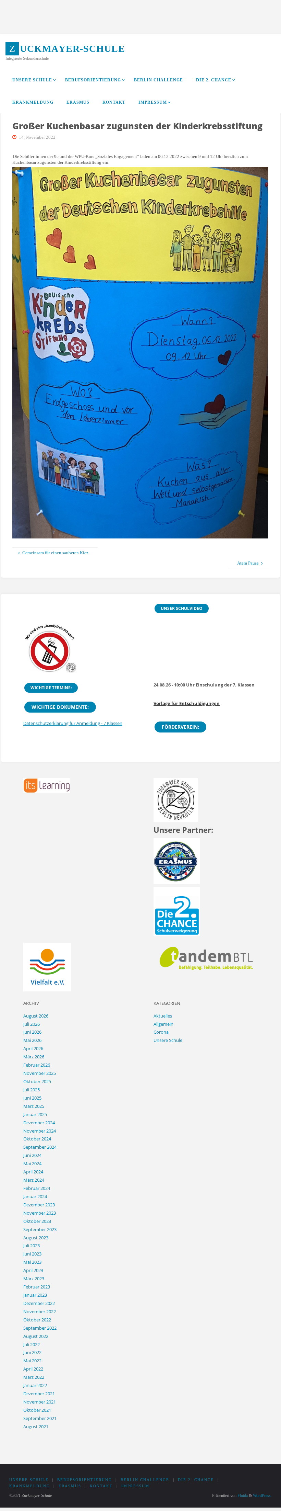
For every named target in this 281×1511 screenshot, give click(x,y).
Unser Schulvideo (182, 608)
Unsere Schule (168, 1040)
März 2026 (33, 1057)
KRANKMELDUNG (29, 1486)
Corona (161, 1032)
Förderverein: (180, 727)
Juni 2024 (32, 1155)
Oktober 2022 (37, 1320)
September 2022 (40, 1328)
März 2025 (33, 1106)
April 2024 (33, 1172)
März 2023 (33, 1278)
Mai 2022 (32, 1360)
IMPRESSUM (135, 1486)
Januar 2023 (35, 1295)
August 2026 (35, 1016)
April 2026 (33, 1048)
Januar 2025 (35, 1114)
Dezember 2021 (39, 1393)
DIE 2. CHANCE (196, 1480)
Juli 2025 (31, 1090)
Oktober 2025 (37, 1081)
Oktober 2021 (37, 1410)
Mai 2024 (32, 1163)
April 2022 (33, 1369)
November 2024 (39, 1131)
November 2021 (39, 1402)
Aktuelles (163, 1016)
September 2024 (40, 1147)
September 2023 (40, 1229)
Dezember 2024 (39, 1123)
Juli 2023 (31, 1245)
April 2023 (33, 1270)
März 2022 (33, 1377)
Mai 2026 (32, 1040)
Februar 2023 (36, 1287)
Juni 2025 (32, 1098)
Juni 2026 (32, 1032)
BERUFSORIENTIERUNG (84, 1480)
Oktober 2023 (37, 1221)
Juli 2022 (31, 1344)
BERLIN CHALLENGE (145, 1480)
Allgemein (163, 1024)
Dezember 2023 (39, 1205)
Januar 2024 (35, 1196)
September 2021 (40, 1418)
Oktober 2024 (37, 1139)
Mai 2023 (32, 1262)
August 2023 (35, 1238)
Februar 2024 (36, 1188)
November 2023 (39, 1213)
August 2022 (35, 1336)
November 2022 (39, 1311)
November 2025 (39, 1073)
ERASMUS (70, 1486)
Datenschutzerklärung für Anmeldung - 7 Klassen (72, 723)
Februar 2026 (36, 1065)
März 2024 (33, 1180)
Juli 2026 (31, 1024)
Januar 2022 (35, 1385)
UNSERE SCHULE (29, 1480)
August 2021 (35, 1426)
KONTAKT (101, 1486)
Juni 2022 (32, 1352)
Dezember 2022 (39, 1303)
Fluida (242, 1495)
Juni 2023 (32, 1254)
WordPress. (262, 1495)
